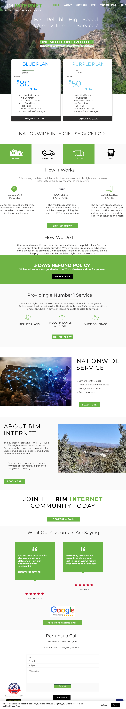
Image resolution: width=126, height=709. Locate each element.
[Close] (123, 705)
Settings (104, 705)
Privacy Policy (14, 706)
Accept (115, 705)
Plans (28, 207)
